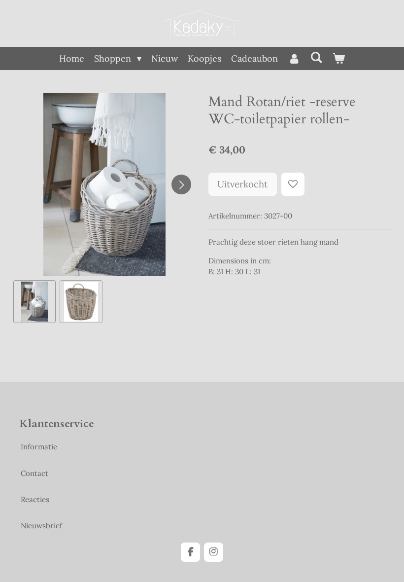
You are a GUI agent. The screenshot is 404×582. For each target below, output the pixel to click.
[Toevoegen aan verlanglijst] (292, 184)
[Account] (294, 58)
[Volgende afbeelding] (181, 184)
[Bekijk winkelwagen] (339, 58)
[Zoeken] (316, 57)
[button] (34, 301)
